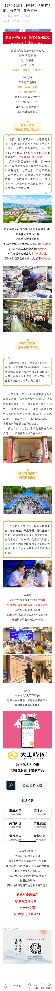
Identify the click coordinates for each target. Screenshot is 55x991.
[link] (15, 986)
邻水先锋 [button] (26, 16)
